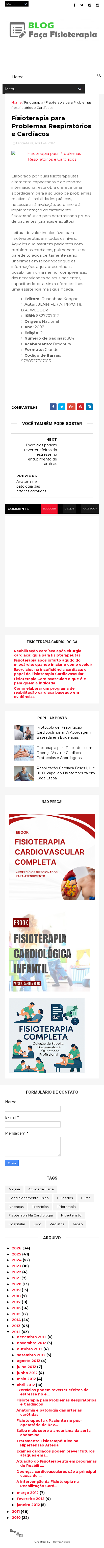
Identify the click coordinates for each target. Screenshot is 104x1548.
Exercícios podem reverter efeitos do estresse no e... (52, 1392)
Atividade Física (41, 1189)
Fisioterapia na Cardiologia (31, 1215)
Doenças (16, 1207)
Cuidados (65, 1198)
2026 (17, 1248)
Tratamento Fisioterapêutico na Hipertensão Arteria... (47, 1443)
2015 (16, 1314)
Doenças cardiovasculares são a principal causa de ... (56, 1473)
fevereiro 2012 (31, 1498)
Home (16, 102)
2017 (17, 1302)
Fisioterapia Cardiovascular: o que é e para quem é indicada (50, 681)
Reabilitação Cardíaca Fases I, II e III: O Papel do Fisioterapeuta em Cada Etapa (66, 773)
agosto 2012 (29, 1360)
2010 (17, 1517)
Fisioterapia (66, 1207)
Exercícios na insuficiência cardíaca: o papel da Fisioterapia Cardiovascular (50, 671)
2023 (17, 1266)
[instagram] (89, 5)
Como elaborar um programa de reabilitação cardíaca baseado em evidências (46, 692)
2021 (16, 1278)
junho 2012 (28, 1373)
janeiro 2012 (29, 1505)
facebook (90, 508)
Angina (14, 1189)
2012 (16, 1332)
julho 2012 (27, 1367)
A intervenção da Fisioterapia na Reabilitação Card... (47, 1483)
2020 (17, 1284)
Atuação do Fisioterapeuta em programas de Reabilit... (56, 1463)
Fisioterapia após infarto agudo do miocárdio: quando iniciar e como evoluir (53, 662)
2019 (17, 1290)
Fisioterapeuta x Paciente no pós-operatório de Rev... (49, 1422)
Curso (86, 1198)
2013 (16, 1326)
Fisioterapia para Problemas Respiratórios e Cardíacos (56, 1402)
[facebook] (74, 5)
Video (78, 1224)
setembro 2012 (31, 1355)
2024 (17, 1260)
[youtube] (17, 1534)
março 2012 (28, 1492)
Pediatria (57, 1224)
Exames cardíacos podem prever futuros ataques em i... (55, 1453)
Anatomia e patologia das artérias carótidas (49, 1412)
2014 (17, 1320)
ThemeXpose (60, 1541)
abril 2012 (26, 1385)
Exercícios (40, 1207)
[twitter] (81, 5)
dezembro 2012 (32, 1337)
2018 (17, 1296)
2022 (17, 1272)
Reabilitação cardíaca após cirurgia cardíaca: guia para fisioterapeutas (47, 653)
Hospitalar (17, 1224)
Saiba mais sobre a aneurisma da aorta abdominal (53, 1432)
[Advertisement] (52, 572)
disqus (69, 508)
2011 (16, 1511)
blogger (49, 508)
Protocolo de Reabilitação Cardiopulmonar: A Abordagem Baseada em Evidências (64, 732)
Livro (37, 1224)
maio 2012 (27, 1379)
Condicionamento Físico (29, 1198)
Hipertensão (71, 1215)
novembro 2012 (32, 1343)
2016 (17, 1308)
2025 (17, 1254)
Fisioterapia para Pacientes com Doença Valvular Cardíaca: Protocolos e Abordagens (64, 752)
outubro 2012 (30, 1349)
